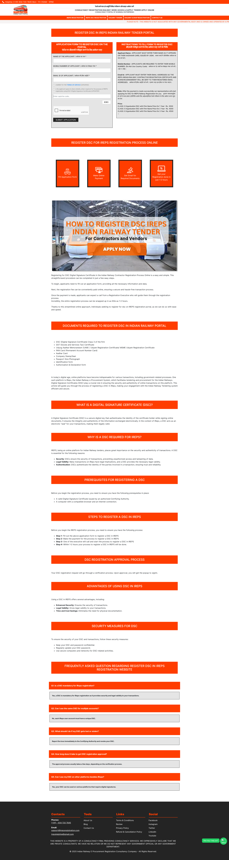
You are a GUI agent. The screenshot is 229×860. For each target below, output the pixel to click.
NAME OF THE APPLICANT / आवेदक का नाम (69, 56)
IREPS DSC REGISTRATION (96, 18)
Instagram (153, 824)
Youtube (152, 835)
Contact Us (89, 828)
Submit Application (66, 120)
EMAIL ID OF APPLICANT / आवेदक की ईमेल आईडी (71, 76)
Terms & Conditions (125, 820)
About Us (88, 820)
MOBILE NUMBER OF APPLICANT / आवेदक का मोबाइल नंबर (75, 66)
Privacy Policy (122, 828)
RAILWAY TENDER (115, 18)
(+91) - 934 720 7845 (61, 823)
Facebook (153, 820)
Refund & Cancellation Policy (129, 832)
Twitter (152, 828)
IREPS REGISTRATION (75, 18)
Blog (86, 824)
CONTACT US (157, 18)
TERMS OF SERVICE (74, 85)
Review (119, 824)
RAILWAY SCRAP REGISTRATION (137, 18)
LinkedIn (152, 832)
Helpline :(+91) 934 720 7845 (18, 2)
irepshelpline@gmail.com (62, 834)
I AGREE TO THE (72, 85)
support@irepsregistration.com (65, 830)
